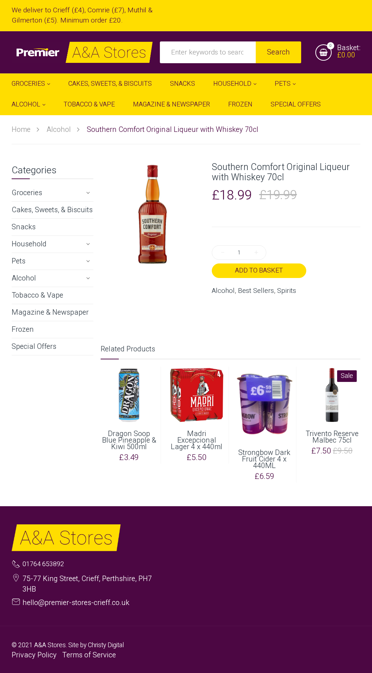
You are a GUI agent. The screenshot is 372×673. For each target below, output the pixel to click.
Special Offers (34, 346)
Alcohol (24, 278)
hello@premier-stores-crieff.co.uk (76, 602)
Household (29, 244)
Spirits (286, 291)
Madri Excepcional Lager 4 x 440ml (196, 440)
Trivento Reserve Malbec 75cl (332, 437)
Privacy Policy (34, 655)
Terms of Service (89, 655)
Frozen (23, 329)
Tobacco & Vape (37, 295)
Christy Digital (106, 645)
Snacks (24, 227)
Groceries (27, 193)
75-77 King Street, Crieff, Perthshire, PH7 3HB (87, 584)
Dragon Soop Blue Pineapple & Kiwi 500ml (129, 440)
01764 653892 (43, 564)
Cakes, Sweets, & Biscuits (52, 210)
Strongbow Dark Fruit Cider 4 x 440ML (264, 459)
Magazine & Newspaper (50, 312)
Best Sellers (256, 291)
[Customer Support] (82, 52)
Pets (18, 261)
